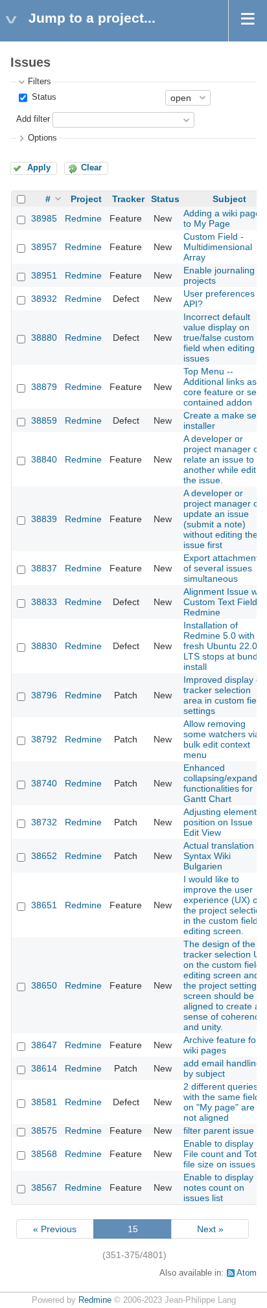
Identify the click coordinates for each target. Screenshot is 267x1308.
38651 (44, 905)
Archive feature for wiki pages (221, 1045)
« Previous (54, 1229)
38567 (44, 1187)
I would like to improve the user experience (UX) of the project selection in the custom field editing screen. (224, 905)
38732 (44, 822)
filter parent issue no (225, 1130)
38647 (44, 1045)
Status (42, 97)
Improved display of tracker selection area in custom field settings (223, 695)
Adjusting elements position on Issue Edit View (222, 822)
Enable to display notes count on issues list (218, 1187)
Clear (91, 167)
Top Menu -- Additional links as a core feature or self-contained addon (223, 386)
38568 (44, 1154)
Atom (247, 1273)
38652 (44, 856)
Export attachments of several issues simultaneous (223, 568)
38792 (44, 739)
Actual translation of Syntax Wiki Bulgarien (223, 855)
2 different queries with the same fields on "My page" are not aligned (223, 1102)
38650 (44, 985)
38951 (44, 275)
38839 (44, 519)
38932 (44, 298)
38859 (44, 420)
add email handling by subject (222, 1068)
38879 (44, 387)
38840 (44, 459)
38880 (44, 337)
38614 (44, 1068)
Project (86, 199)
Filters (39, 81)
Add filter (33, 119)
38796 (44, 695)
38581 (44, 1102)
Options (42, 138)
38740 (44, 783)
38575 (44, 1130)
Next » (210, 1229)
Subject (229, 199)
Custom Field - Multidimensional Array (217, 246)
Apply (39, 167)
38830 (44, 646)
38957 (44, 247)
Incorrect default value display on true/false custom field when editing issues (219, 337)
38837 (44, 568)
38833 (44, 602)
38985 (44, 218)
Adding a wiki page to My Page (222, 218)
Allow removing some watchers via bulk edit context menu (221, 739)
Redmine (83, 218)
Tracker (128, 199)
